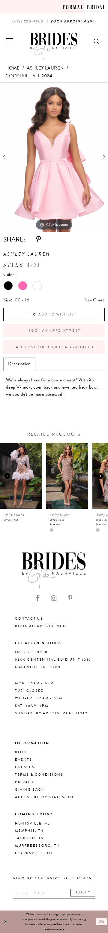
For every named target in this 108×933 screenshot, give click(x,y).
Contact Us (29, 618)
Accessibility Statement (44, 797)
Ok (102, 921)
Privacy (24, 782)
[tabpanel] (54, 157)
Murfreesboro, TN (37, 845)
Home (12, 68)
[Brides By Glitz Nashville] (53, 46)
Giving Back (29, 789)
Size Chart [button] (94, 300)
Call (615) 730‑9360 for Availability (56, 347)
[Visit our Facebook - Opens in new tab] (37, 598)
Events (23, 759)
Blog (21, 752)
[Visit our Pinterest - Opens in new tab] (70, 598)
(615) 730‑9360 (31, 652)
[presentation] (21, 476)
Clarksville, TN (34, 853)
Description (19, 363)
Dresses (24, 767)
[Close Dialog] (5, 922)
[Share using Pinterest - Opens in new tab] (38, 239)
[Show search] (96, 41)
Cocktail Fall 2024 (28, 76)
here (61, 929)
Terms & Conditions (39, 774)
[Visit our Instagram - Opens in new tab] (53, 598)
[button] (10, 41)
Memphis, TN (29, 830)
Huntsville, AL (32, 823)
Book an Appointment (54, 330)
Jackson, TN (29, 838)
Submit (83, 892)
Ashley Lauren (45, 68)
